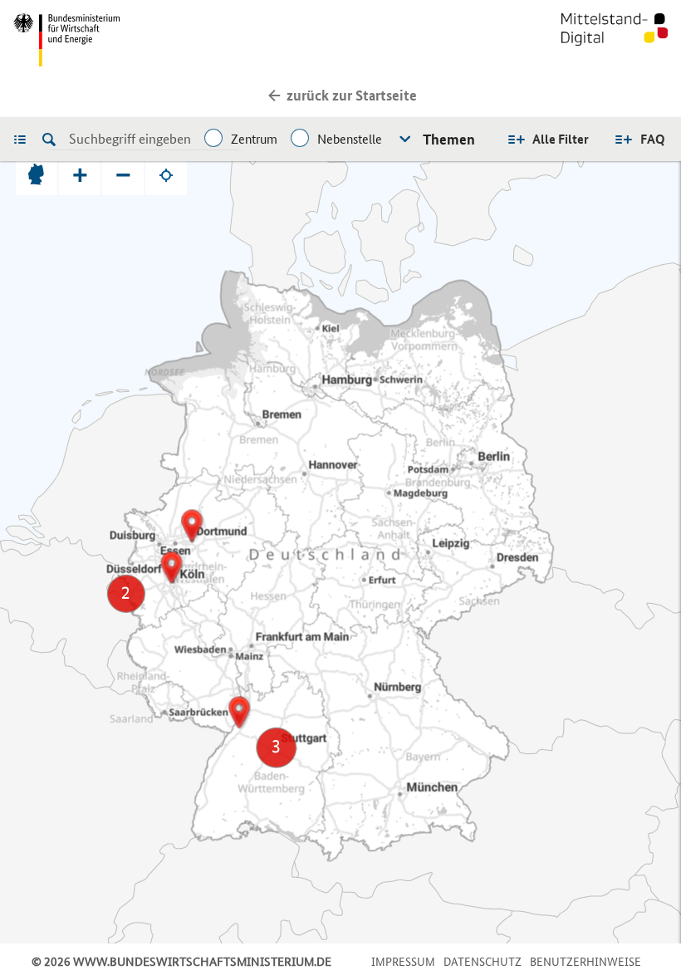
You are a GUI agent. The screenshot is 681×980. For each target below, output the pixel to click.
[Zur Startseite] (614, 39)
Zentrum (254, 139)
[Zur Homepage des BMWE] (173, 39)
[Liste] (24, 138)
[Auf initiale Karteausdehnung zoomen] (36, 174)
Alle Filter (560, 139)
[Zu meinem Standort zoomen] (166, 174)
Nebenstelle (349, 139)
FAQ (652, 139)
